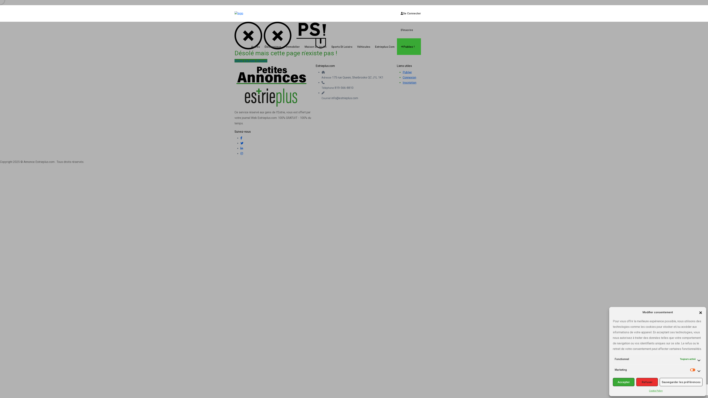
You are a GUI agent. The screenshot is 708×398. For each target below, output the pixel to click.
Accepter (624, 382)
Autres (255, 46)
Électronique (273, 46)
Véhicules (363, 46)
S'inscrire (407, 30)
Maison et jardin (316, 46)
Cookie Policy (656, 391)
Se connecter (412, 13)
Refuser (647, 382)
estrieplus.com (385, 46)
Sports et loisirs (341, 46)
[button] (700, 312)
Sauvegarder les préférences (681, 382)
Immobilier (293, 46)
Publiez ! (409, 46)
